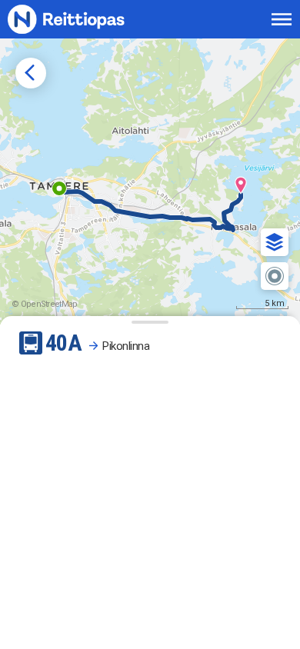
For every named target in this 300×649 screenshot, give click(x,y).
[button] (274, 242)
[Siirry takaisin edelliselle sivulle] (30, 73)
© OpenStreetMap (45, 304)
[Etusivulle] (83, 19)
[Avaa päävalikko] (282, 19)
